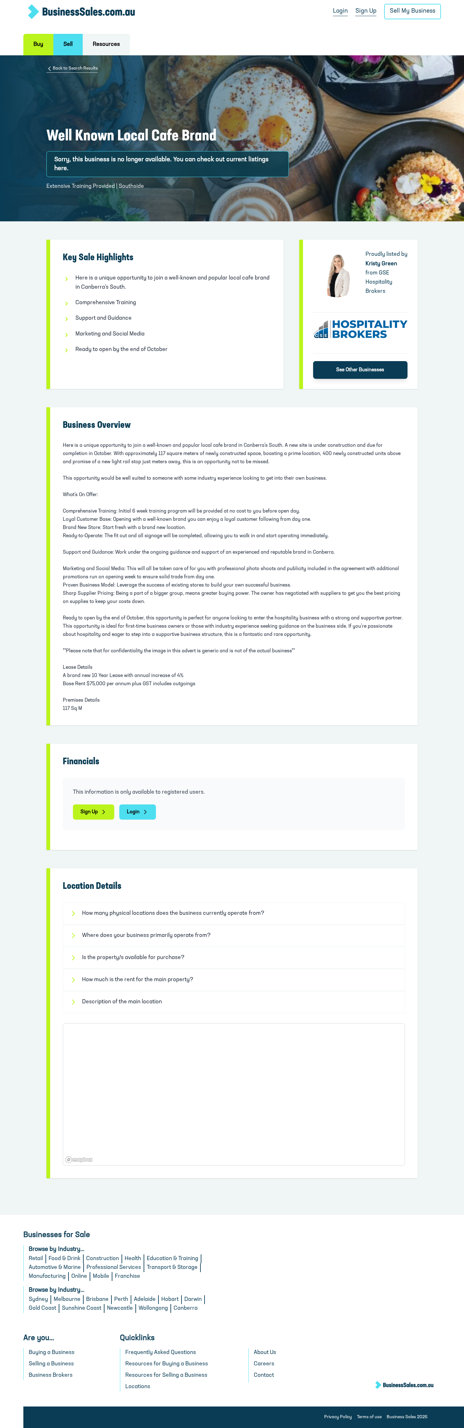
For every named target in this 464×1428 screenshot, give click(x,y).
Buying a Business (51, 1353)
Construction (102, 1259)
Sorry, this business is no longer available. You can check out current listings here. (161, 164)
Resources (106, 44)
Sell (68, 44)
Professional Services (113, 1268)
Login (340, 11)
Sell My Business (412, 11)
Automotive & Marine (55, 1268)
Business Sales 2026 (407, 1417)
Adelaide (145, 1299)
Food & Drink (64, 1259)
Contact (264, 1375)
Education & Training (172, 1259)
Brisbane (97, 1299)
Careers (264, 1364)
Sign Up (366, 11)
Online (79, 1276)
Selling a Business (51, 1364)
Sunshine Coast (81, 1308)
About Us (265, 1353)
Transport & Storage (172, 1268)
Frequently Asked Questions (160, 1353)
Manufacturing (47, 1276)
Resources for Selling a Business (166, 1375)
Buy (38, 44)
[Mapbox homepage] (79, 1159)
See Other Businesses (360, 369)
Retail (36, 1259)
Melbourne (67, 1299)
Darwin (193, 1299)
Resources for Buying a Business (166, 1364)
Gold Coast (42, 1308)
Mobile (101, 1276)
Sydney (38, 1299)
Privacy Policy (338, 1417)
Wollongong (153, 1308)
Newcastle (120, 1308)
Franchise (127, 1276)
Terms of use (369, 1417)
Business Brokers (51, 1375)
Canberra (186, 1308)
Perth (121, 1299)
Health (133, 1259)
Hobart (170, 1299)
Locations (137, 1387)
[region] (234, 1094)
